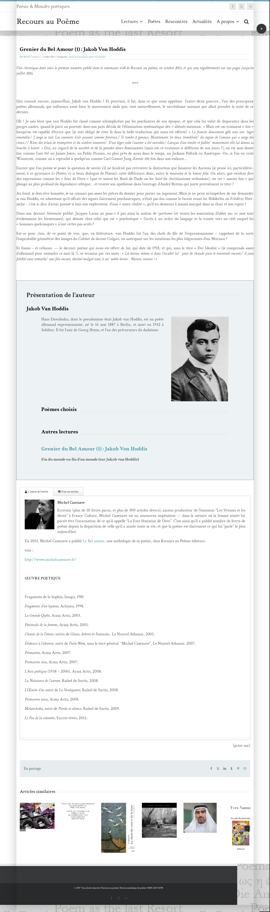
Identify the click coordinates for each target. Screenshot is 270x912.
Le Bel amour (94, 541)
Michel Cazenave (31, 56)
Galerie (46, 805)
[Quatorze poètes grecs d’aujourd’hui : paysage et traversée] (87, 813)
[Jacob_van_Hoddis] (200, 318)
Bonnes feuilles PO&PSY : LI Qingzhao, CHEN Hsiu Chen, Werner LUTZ (129, 816)
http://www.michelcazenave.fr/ (50, 559)
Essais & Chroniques (78, 56)
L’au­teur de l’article (37, 491)
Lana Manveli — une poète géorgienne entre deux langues (34, 805)
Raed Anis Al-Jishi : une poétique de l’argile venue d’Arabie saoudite (223, 807)
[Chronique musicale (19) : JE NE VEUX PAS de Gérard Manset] (182, 823)
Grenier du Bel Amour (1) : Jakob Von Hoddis (94, 448)
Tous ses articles (69, 491)
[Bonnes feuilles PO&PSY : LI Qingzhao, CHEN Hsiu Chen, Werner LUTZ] (135, 832)
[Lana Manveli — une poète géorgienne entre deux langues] (40, 818)
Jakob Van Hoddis (97, 56)
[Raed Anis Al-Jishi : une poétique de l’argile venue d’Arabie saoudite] (229, 820)
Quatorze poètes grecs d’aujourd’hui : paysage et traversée (82, 803)
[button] (246, 21)
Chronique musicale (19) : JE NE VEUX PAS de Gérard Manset (176, 810)
